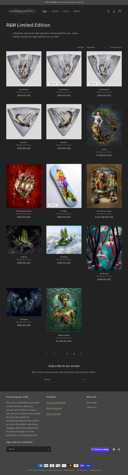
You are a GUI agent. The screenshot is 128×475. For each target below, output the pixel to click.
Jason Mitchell (53, 414)
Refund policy (69, 470)
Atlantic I (23, 142)
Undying (24, 257)
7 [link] (81, 353)
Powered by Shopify (54, 470)
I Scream (64, 211)
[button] (45, 11)
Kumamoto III (64, 90)
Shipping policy (95, 470)
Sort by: (80, 47)
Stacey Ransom (54, 408)
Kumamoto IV (104, 90)
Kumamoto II (24, 90)
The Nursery (104, 274)
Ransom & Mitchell (55, 402)
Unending (64, 257)
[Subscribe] (83, 379)
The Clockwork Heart (24, 211)
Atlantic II (64, 142)
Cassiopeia (24, 319)
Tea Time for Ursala (104, 211)
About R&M (92, 402)
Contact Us (91, 407)
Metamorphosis (64, 335)
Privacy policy (82, 470)
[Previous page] (47, 354)
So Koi (104, 149)
